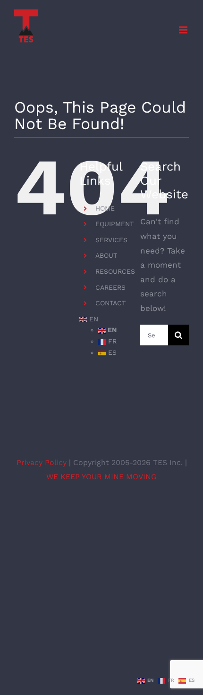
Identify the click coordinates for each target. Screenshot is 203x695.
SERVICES (111, 240)
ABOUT (106, 255)
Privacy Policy (43, 462)
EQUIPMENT (114, 224)
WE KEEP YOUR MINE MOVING (101, 476)
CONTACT (110, 303)
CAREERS (110, 287)
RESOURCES (115, 271)
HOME (105, 208)
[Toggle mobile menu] (184, 30)
